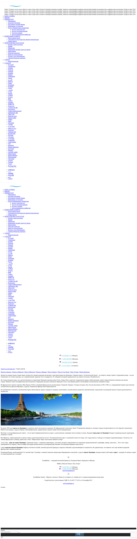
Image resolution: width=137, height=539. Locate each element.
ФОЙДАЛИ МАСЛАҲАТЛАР (14, 43)
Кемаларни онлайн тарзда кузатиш (19, 49)
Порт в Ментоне (30, 372)
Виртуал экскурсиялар (15, 54)
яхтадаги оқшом (17, 33)
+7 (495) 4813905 (66, 359)
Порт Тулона (74, 372)
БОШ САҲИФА (9, 16)
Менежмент (12, 21)
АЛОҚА (7, 59)
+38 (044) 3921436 (67, 362)
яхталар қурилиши (14, 23)
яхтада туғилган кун (18, 29)
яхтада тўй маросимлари (19, 31)
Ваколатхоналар (13, 61)
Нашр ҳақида (12, 41)
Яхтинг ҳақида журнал (15, 44)
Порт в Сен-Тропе (63, 372)
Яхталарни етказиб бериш (16, 24)
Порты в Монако (41, 372)
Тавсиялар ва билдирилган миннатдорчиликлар (23, 39)
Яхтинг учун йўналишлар (16, 56)
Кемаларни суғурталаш (15, 26)
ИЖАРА (7, 18)
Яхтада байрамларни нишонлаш (18, 28)
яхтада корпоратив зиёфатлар (21, 34)
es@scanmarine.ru (68, 483)
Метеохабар (12, 51)
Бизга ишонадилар (14, 38)
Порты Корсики (84, 372)
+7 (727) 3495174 (66, 365)
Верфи (10, 46)
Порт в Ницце (52, 372)
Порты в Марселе (17, 372)
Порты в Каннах (6, 372)
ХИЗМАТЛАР (9, 19)
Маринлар (11, 48)
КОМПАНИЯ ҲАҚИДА (12, 36)
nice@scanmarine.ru (69, 470)
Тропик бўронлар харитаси (16, 58)
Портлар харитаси (14, 53)
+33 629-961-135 (67, 355)
